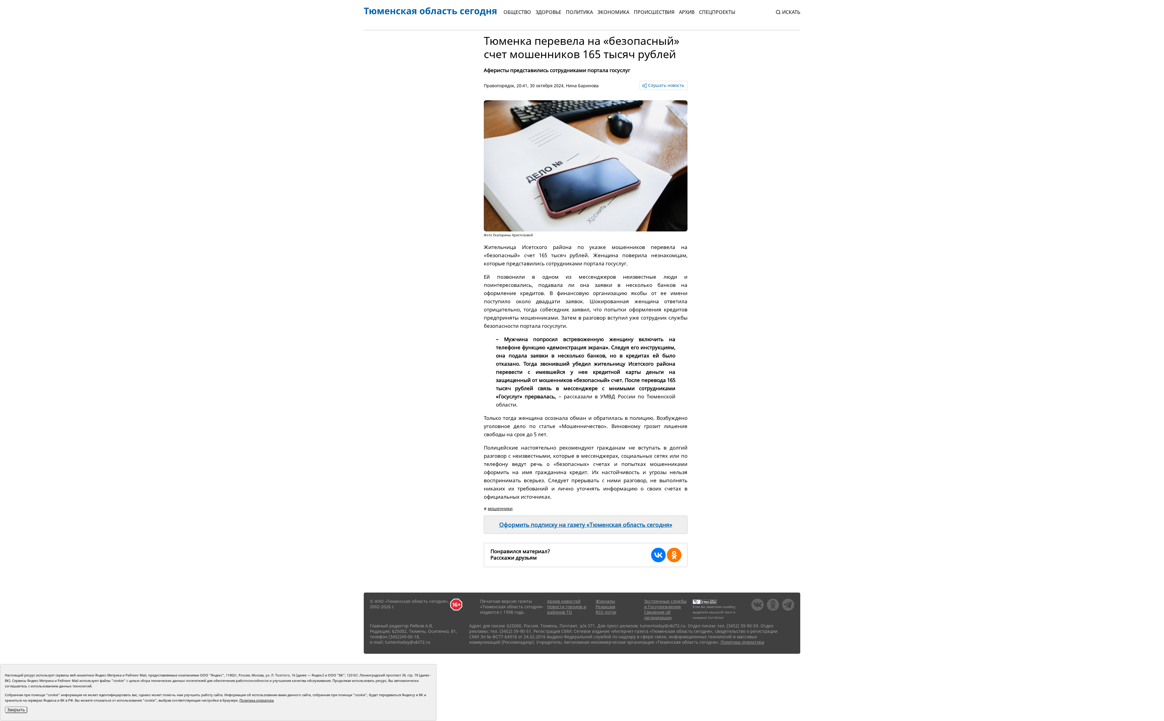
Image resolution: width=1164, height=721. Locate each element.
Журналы (605, 601)
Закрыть (16, 710)
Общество (517, 12)
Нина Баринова (582, 85)
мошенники (500, 508)
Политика (579, 12)
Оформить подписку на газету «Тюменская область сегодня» (585, 525)
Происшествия (654, 12)
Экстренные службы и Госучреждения (665, 604)
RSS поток (606, 612)
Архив (686, 12)
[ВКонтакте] (658, 555)
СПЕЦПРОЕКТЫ (717, 12)
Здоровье (548, 12)
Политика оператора (742, 642)
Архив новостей (563, 601)
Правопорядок (499, 85)
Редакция (605, 607)
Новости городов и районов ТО (566, 609)
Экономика (613, 12)
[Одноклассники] (674, 555)
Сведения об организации (658, 614)
